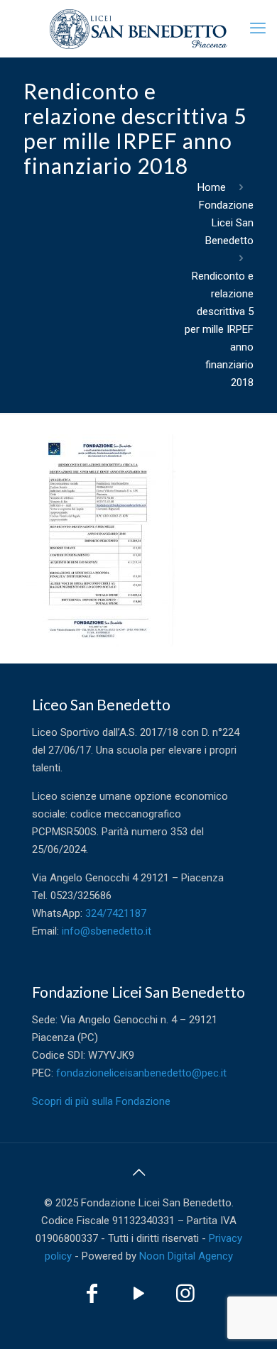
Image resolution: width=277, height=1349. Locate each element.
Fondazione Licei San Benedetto (226, 223)
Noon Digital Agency (186, 1256)
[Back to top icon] (138, 1172)
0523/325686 (81, 895)
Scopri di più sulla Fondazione (101, 1101)
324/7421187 (115, 913)
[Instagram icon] (185, 1297)
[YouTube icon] (138, 1297)
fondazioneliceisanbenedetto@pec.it (141, 1073)
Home (211, 187)
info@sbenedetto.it (106, 931)
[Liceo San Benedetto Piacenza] (138, 28)
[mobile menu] (258, 28)
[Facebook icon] (91, 1297)
